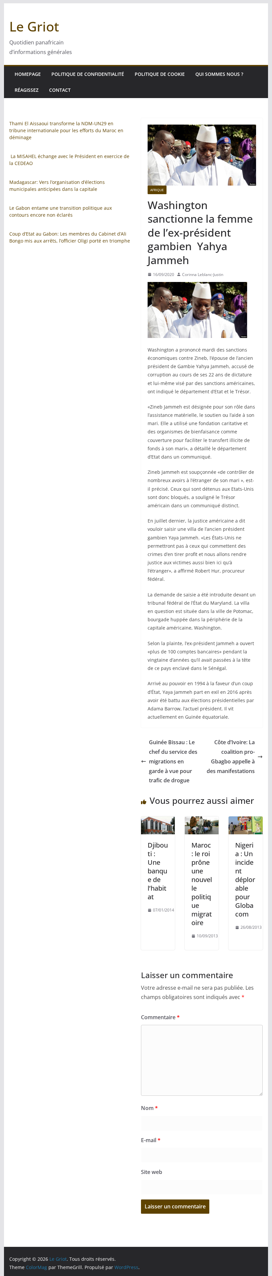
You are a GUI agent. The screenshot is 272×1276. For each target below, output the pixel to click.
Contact (60, 90)
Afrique (157, 190)
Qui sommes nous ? (219, 74)
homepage (28, 74)
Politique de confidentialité (87, 74)
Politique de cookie (160, 74)
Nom (149, 1108)
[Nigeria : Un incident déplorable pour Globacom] (245, 821)
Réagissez (26, 90)
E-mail (151, 1140)
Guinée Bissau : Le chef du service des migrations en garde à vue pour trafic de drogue (173, 761)
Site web (151, 1172)
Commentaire (160, 1017)
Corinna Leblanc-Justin (202, 274)
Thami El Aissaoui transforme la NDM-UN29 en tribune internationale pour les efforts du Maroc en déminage (66, 130)
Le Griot (34, 26)
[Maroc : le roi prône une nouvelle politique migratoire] (202, 821)
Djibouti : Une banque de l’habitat (158, 871)
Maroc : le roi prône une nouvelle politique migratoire (201, 884)
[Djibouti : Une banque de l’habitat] (158, 821)
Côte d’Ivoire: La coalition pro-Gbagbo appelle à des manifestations (231, 756)
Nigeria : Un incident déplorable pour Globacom (245, 879)
